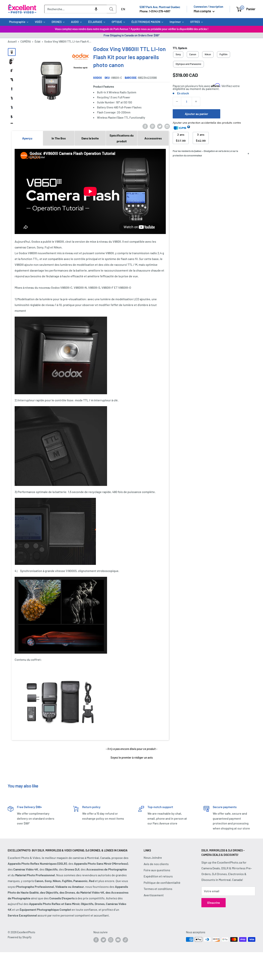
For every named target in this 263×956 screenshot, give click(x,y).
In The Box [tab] (59, 138)
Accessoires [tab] (153, 138)
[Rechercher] (111, 9)
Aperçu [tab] (27, 138)
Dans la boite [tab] (90, 138)
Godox (97, 77)
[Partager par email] (167, 126)
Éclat (37, 41)
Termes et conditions (158, 889)
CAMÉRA (25, 41)
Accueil (12, 41)
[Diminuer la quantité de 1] (177, 101)
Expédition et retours (158, 876)
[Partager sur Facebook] (145, 126)
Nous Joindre (153, 857)
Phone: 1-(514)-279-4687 (155, 11)
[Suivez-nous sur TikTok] (125, 940)
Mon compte (203, 11)
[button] (96, 9)
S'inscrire (213, 902)
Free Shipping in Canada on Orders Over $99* (132, 35)
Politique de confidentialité (162, 882)
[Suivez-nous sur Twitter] (103, 940)
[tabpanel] (90, 442)
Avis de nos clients (156, 864)
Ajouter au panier (196, 114)
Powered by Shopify (20, 937)
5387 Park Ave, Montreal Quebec (160, 7)
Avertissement (154, 895)
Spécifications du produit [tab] (122, 138)
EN (123, 9)
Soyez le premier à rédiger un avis (132, 757)
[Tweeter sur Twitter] (159, 126)
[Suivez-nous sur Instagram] (110, 940)
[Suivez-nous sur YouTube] (118, 940)
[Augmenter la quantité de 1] (196, 101)
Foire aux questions (157, 870)
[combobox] (75, 9)
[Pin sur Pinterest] (152, 126)
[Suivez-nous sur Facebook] (96, 940)
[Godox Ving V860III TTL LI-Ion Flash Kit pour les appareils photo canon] (12, 52)
